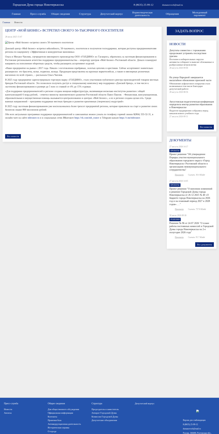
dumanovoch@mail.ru (172, 5)
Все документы (204, 244)
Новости (8, 409)
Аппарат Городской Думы (104, 413)
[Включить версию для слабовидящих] (205, 5)
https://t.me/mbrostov (129, 117)
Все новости (13, 136)
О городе (52, 431)
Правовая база (54, 420)
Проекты (174, 151)
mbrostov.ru (33, 117)
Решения (175, 219)
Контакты (52, 416)
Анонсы (8, 413)
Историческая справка (58, 427)
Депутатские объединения (104, 420)
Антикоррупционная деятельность (64, 424)
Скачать (191, 175)
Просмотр (179, 175)
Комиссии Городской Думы (105, 416)
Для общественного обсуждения (63, 409)
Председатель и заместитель (105, 409)
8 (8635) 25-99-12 (143, 4)
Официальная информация (60, 413)
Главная (6, 22)
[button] (38, 14)
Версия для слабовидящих (194, 420)
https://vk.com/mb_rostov (86, 117)
